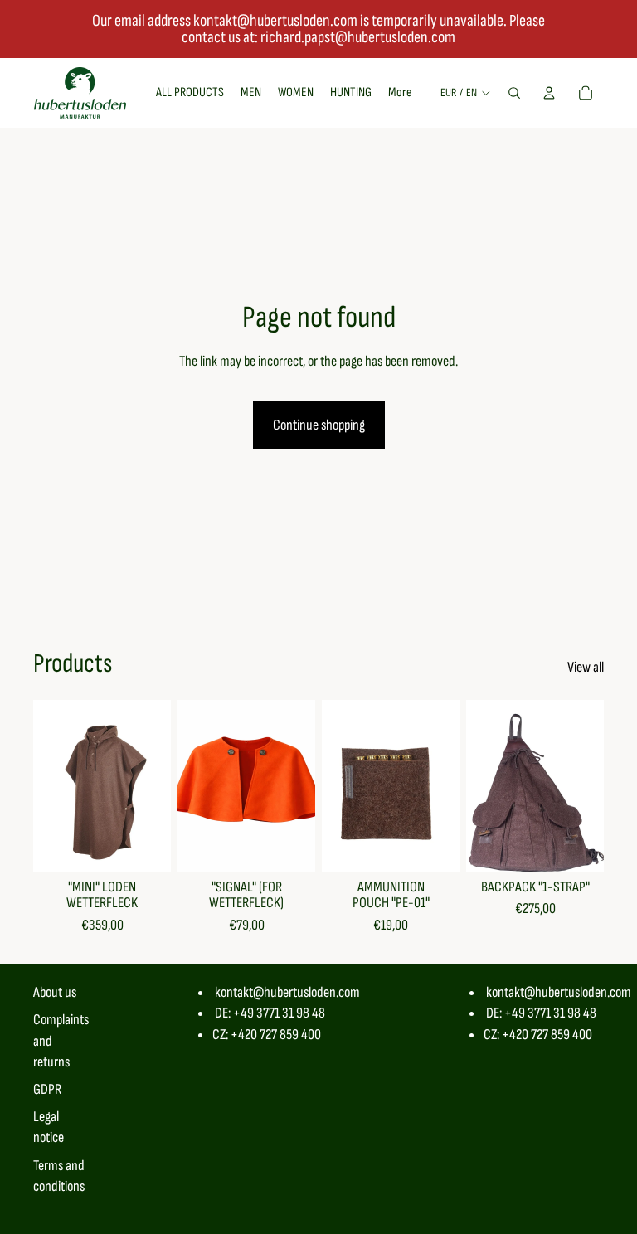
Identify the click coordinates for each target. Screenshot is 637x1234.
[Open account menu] (549, 93)
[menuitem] (400, 93)
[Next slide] (158, 786)
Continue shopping (319, 425)
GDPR (47, 1089)
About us (54, 992)
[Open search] (514, 93)
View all (585, 667)
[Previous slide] (46, 786)
